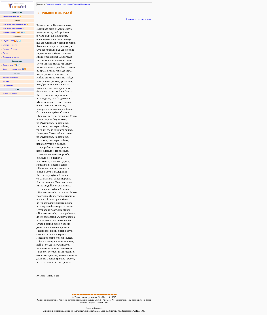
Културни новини (9, 32)
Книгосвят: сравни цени (12, 69)
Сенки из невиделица (139, 19)
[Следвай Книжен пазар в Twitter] (19, 65)
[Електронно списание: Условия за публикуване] (27, 24)
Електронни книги (10, 45)
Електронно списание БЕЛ (13, 28)
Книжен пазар (8, 65)
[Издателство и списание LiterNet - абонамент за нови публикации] (15, 41)
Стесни (56, 4)
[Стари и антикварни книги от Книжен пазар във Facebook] (17, 65)
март (12, 41)
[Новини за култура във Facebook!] (22, 32)
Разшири (49, 4)
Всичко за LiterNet (10, 93)
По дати (6, 41)
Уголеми (63, 4)
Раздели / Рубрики (10, 49)
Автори (5, 53)
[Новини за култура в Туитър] (24, 32)
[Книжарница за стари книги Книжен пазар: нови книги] (15, 65)
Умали (69, 4)
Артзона (6, 81)
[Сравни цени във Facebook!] (23, 69)
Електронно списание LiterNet (14, 24)
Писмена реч (8, 85)
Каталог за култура (10, 77)
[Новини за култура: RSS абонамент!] (19, 32)
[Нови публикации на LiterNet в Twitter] (20, 41)
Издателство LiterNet (11, 16)
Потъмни (76, 4)
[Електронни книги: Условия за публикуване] (20, 16)
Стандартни (85, 4)
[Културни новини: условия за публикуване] (17, 32)
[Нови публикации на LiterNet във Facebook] (17, 41)
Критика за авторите (11, 57)
